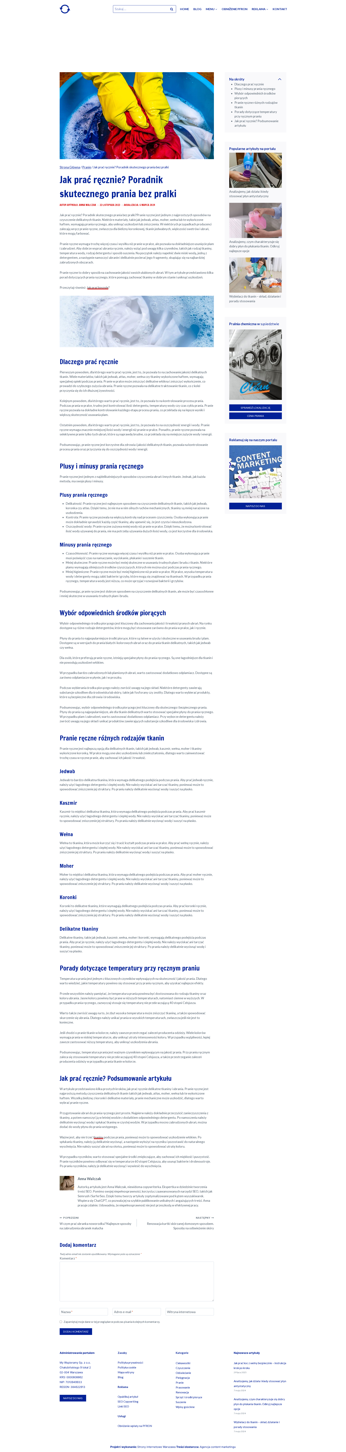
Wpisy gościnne (185, 1407)
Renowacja (182, 1392)
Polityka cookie (127, 1367)
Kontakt (280, 9)
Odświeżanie (183, 1372)
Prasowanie (183, 1387)
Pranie (180, 1382)
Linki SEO (123, 1406)
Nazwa (66, 1312)
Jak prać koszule (97, 287)
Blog (197, 9)
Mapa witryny (126, 1372)
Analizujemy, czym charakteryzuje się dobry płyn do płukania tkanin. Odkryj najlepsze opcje (254, 246)
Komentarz (68, 1258)
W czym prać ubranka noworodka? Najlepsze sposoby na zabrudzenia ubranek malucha (95, 1223)
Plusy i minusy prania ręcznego (254, 89)
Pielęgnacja (183, 1377)
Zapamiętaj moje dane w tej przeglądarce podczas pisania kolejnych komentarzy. (112, 1321)
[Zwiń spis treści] (280, 79)
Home (184, 9)
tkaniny (98, 1137)
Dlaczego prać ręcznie (249, 84)
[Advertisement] (173, 45)
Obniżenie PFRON (234, 9)
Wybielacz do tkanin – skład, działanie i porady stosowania (255, 298)
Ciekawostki (183, 1363)
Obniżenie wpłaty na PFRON (135, 1425)
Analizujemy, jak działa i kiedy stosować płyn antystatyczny (249, 194)
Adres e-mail (123, 1312)
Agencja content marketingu (218, 1447)
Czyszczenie (183, 1368)
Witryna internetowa (181, 1312)
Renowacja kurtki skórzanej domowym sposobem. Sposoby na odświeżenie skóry (180, 1223)
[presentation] (255, 170)
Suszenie (181, 1402)
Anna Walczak (89, 1178)
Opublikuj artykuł (128, 1396)
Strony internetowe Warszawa (156, 1447)
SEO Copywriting (128, 1401)
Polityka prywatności (130, 1362)
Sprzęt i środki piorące (189, 1397)
